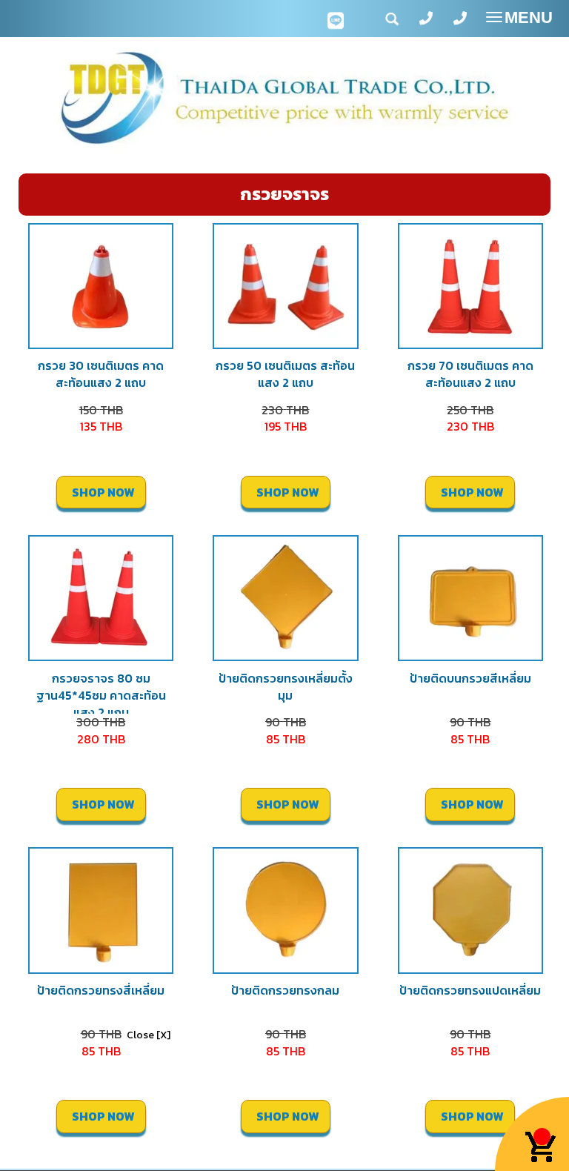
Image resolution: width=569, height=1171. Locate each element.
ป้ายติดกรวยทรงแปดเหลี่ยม (470, 990)
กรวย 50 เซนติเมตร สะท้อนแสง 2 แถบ (285, 373)
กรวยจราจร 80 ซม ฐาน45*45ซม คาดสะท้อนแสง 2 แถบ (101, 695)
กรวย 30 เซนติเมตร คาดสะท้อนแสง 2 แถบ (101, 373)
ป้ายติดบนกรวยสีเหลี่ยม (470, 678)
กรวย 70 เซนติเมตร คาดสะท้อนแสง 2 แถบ (470, 373)
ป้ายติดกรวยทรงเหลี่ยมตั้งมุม (286, 686)
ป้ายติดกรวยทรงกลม (285, 990)
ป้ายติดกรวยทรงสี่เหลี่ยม (100, 990)
